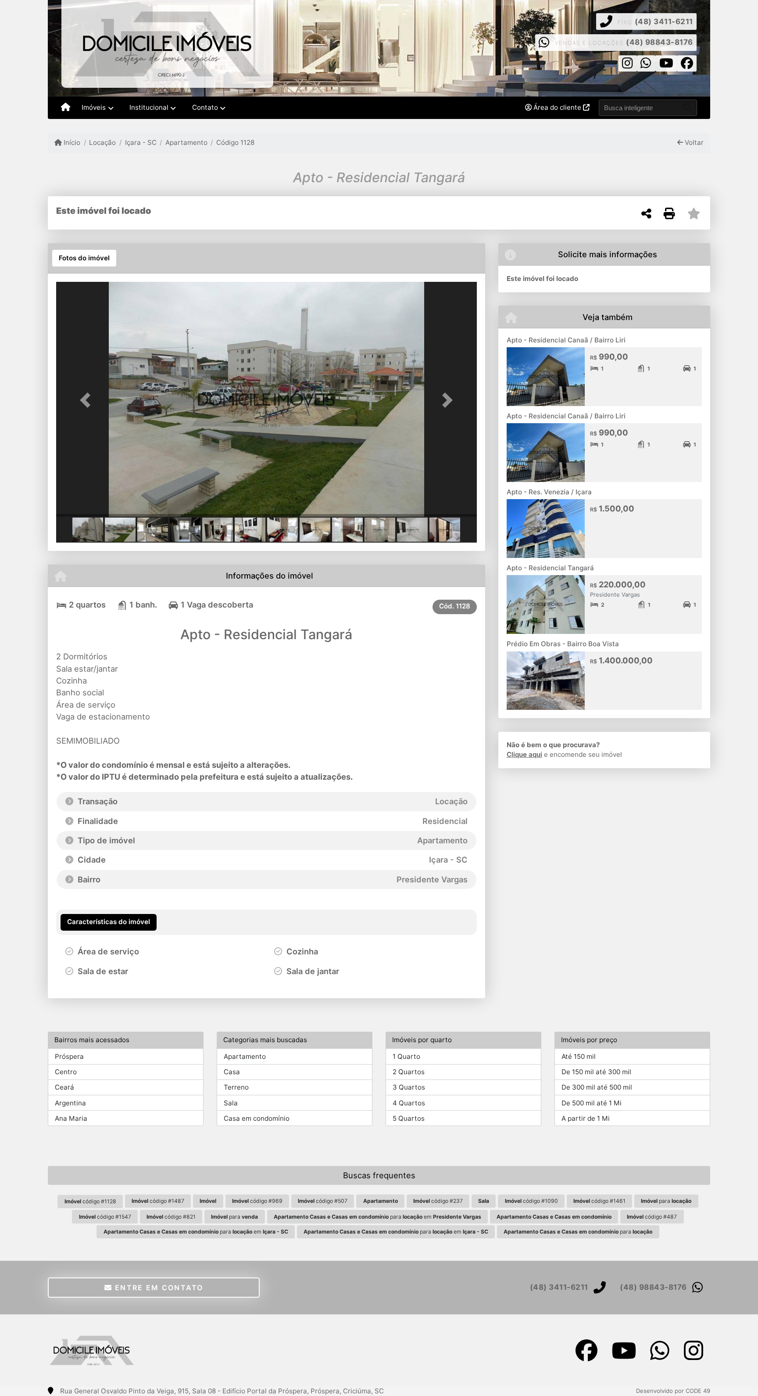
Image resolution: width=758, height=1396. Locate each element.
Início (71, 142)
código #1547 (105, 1216)
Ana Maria (71, 1118)
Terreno (236, 1087)
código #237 (438, 1201)
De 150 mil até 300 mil (596, 1072)
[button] (87, 400)
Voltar (693, 142)
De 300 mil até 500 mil (596, 1087)
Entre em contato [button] (158, 1287)
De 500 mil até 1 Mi (591, 1103)
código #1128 (90, 1201)
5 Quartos (409, 1118)
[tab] (84, 258)
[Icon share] (628, 65)
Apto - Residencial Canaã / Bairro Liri (566, 340)
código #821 (171, 1216)
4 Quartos (409, 1103)
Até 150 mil (578, 1056)
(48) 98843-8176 (659, 42)
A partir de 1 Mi (585, 1118)
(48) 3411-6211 (664, 21)
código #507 (322, 1201)
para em (377, 1216)
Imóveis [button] (94, 107)
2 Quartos (409, 1072)
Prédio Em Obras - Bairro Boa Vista (563, 644)
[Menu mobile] (65, 108)
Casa (232, 1072)
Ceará (64, 1087)
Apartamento (186, 142)
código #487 (652, 1216)
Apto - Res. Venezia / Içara (549, 492)
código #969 (257, 1201)
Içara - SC (140, 142)
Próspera (69, 1056)
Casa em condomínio (257, 1118)
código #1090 (531, 1201)
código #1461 (599, 1201)
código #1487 (158, 1201)
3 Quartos (409, 1087)
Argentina (70, 1103)
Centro (66, 1072)
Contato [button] (205, 107)
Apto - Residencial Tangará (550, 568)
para (666, 1201)
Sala (231, 1103)
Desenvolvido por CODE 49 (673, 1390)
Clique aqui (524, 754)
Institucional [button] (148, 107)
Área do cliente (557, 107)
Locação (102, 142)
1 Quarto (406, 1056)
